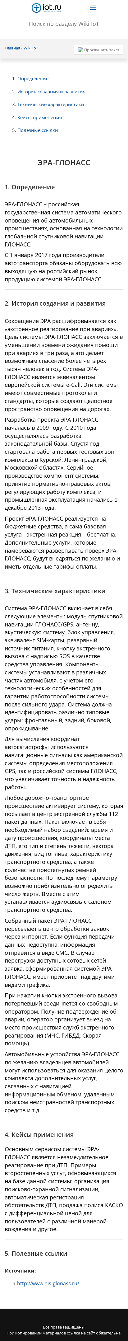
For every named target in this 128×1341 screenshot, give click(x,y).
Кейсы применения (39, 117)
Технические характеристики (50, 104)
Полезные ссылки (37, 130)
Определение (32, 78)
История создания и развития (51, 91)
